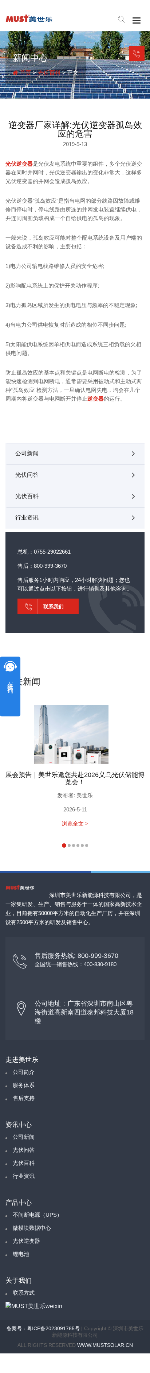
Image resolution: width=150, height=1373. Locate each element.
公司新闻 (27, 453)
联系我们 (137, 53)
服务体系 (24, 1085)
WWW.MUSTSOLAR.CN (105, 1345)
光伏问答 (27, 475)
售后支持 (24, 1098)
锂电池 (21, 1254)
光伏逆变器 (19, 164)
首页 (24, 73)
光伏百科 (49, 73)
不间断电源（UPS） (37, 1215)
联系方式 (24, 1293)
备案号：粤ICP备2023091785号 (43, 1328)
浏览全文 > (75, 823)
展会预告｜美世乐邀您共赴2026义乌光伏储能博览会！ (75, 778)
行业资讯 (27, 517)
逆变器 (95, 399)
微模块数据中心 (32, 1228)
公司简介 (24, 1072)
